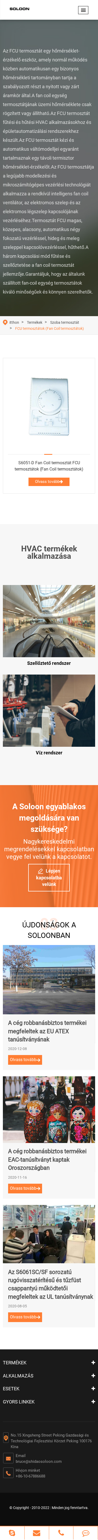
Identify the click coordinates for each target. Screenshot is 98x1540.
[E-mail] (37, 1532)
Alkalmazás (18, 1376)
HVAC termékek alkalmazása (49, 552)
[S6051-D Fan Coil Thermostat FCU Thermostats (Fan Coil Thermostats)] (49, 406)
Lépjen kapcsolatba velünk (49, 877)
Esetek (11, 1388)
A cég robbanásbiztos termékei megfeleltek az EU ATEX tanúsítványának (47, 1031)
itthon (14, 322)
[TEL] (61, 1532)
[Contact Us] (85, 1532)
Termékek (34, 322)
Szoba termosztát (64, 322)
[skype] (12, 1532)
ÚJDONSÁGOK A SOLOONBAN (49, 930)
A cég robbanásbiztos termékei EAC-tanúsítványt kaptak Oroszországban (47, 1159)
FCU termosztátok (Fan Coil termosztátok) (49, 328)
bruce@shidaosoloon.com (39, 1461)
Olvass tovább (47, 481)
